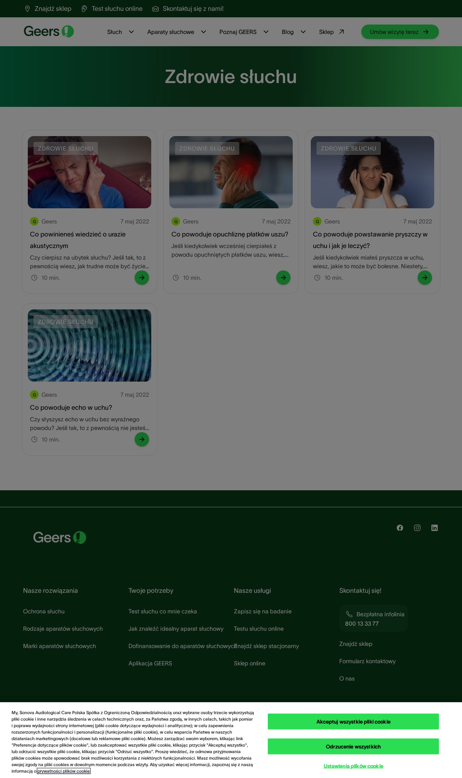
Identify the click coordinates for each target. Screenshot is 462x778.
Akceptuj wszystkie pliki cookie (354, 721)
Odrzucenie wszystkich (353, 746)
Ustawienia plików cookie (353, 766)
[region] (231, 740)
